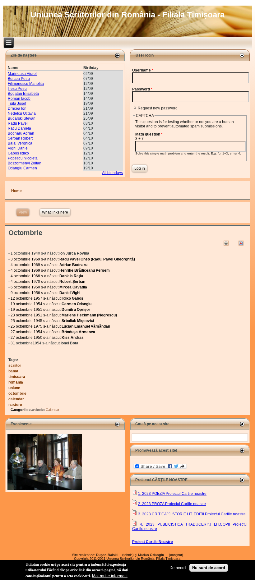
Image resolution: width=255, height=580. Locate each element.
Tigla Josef (17, 103)
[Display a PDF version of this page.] (241, 243)
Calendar (52, 410)
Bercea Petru (19, 78)
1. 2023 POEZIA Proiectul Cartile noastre (172, 493)
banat (13, 371)
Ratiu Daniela (19, 128)
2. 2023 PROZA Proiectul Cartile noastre (172, 504)
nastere (15, 405)
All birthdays (112, 173)
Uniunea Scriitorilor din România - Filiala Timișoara (127, 14)
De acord (177, 567)
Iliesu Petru (17, 88)
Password (142, 89)
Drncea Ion (17, 108)
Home (16, 191)
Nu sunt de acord (208, 567)
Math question (149, 134)
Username (142, 70)
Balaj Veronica (20, 143)
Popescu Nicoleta (23, 158)
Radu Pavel (18, 123)
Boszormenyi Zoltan (24, 163)
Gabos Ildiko (18, 153)
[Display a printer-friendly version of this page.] (226, 243)
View (24, 212)
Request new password (158, 108)
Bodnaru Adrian (21, 133)
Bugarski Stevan (21, 118)
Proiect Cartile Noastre (152, 542)
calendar (16, 399)
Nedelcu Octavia (22, 113)
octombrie (17, 393)
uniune (14, 388)
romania (15, 382)
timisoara (16, 377)
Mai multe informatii (110, 575)
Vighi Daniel (18, 148)
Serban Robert (20, 138)
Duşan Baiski (108, 555)
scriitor (14, 365)
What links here (55, 212)
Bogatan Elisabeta (23, 93)
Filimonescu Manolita (26, 83)
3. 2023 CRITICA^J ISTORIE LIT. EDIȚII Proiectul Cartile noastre (192, 514)
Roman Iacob (19, 98)
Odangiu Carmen (22, 168)
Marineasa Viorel (22, 73)
